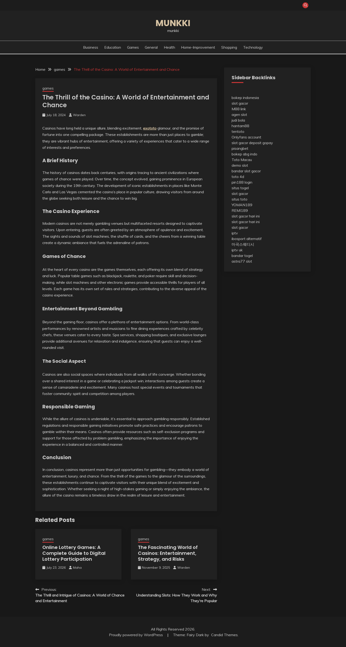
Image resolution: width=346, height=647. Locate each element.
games (133, 47)
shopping (229, 47)
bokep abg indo (244, 154)
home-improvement (198, 47)
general (151, 47)
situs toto (239, 199)
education (112, 47)
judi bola (238, 120)
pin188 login (242, 182)
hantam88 (240, 125)
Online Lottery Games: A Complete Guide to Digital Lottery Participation (73, 553)
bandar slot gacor (246, 171)
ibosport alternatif (247, 238)
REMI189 (240, 210)
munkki (173, 23)
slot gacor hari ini (246, 216)
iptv (235, 233)
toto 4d (238, 176)
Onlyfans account (246, 137)
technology (253, 47)
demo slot (240, 165)
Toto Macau (242, 159)
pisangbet (240, 148)
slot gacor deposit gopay (252, 142)
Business (90, 47)
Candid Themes (224, 634)
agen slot (239, 114)
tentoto (238, 131)
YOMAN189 (242, 204)
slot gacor (240, 103)
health (169, 47)
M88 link (239, 109)
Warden (79, 115)
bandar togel (242, 255)
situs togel (240, 187)
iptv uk (237, 250)
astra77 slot (242, 261)
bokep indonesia (245, 97)
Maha (77, 567)
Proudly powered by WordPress (136, 634)
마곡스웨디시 (243, 244)
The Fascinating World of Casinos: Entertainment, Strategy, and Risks (168, 553)
